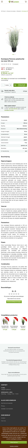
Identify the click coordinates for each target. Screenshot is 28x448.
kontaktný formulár (9, 110)
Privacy (3, 406)
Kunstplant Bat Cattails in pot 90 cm (5, 328)
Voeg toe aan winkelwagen (21, 85)
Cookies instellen (14, 446)
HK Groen (9, 1)
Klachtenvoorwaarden (7, 403)
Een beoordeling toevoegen (14, 301)
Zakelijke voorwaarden (7, 408)
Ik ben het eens (14, 442)
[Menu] (2, 2)
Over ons (3, 420)
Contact (3, 418)
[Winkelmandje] (26, 2)
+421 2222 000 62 (12, 108)
